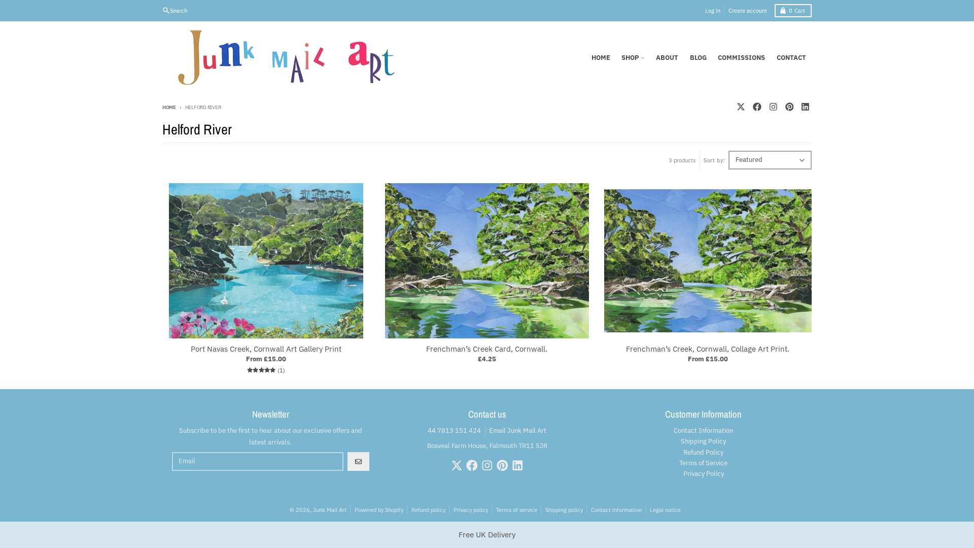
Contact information (616, 509)
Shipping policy (564, 509)
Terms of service (516, 509)
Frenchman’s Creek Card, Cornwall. (486, 349)
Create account (747, 10)
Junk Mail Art (329, 509)
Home (169, 107)
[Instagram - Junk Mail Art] (773, 106)
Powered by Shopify (379, 509)
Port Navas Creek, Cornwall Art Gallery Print (266, 349)
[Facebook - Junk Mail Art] (757, 106)
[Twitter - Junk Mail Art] (741, 106)
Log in (712, 10)
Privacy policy (471, 509)
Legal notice (665, 509)
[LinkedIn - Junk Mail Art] (805, 106)
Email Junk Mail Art (517, 430)
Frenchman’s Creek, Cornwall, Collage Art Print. (707, 349)
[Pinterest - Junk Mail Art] (789, 106)
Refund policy (428, 509)
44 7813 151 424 (454, 430)
